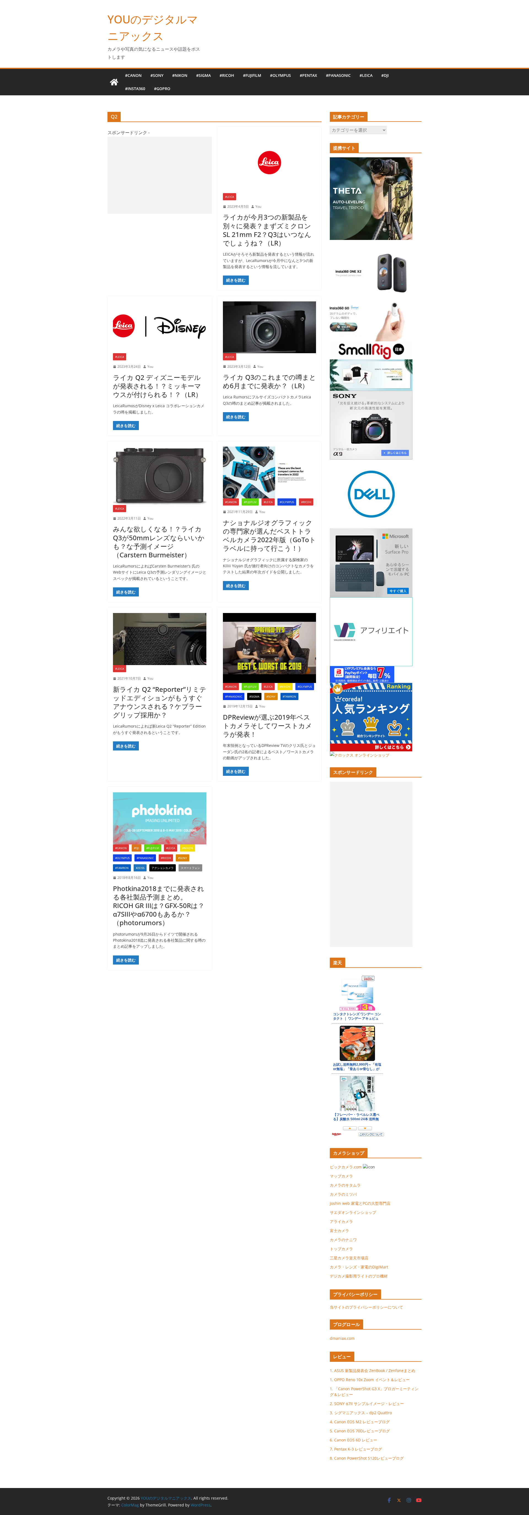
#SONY (156, 75)
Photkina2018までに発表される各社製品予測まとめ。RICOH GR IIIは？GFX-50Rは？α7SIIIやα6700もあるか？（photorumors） (158, 905)
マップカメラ (341, 1176)
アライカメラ (341, 1221)
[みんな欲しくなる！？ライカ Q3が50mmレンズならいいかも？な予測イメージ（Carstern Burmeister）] (159, 476)
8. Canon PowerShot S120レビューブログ (367, 1458)
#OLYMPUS (280, 75)
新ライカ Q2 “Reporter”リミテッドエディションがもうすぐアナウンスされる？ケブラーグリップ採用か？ (159, 702)
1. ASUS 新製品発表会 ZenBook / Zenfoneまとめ (372, 1370)
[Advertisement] (159, 175)
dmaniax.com (342, 1338)
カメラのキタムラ (345, 1185)
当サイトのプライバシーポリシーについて (366, 1307)
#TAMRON (289, 696)
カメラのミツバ (343, 1194)
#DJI (385, 75)
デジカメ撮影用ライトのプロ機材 (359, 1276)
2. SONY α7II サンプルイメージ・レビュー (367, 1403)
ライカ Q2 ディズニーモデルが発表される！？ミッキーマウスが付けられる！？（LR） (157, 386)
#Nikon (179, 75)
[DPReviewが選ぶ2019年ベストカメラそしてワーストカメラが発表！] (269, 648)
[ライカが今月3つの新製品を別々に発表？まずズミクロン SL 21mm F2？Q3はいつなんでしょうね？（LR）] (269, 162)
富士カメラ (339, 1230)
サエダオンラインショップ (353, 1212)
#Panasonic (338, 75)
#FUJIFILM (252, 75)
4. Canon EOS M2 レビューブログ (360, 1421)
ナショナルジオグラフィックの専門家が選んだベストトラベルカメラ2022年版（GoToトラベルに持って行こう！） (269, 535)
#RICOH (227, 75)
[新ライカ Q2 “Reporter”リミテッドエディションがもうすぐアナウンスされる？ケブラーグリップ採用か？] (159, 639)
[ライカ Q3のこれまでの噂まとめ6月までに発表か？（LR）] (269, 327)
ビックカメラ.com (346, 1167)
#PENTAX (308, 75)
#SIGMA (203, 75)
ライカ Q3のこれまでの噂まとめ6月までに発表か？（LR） (269, 381)
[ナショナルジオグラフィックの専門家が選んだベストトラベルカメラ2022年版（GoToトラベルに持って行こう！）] (269, 472)
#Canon (133, 75)
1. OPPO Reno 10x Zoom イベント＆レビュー (370, 1379)
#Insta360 (135, 88)
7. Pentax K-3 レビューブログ (356, 1449)
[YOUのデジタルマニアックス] (114, 82)
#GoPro (162, 88)
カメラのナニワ (343, 1239)
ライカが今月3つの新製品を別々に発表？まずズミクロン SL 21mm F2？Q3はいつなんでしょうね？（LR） (267, 229)
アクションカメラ (163, 868)
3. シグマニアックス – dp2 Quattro (361, 1412)
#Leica (366, 75)
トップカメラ (343, 1248)
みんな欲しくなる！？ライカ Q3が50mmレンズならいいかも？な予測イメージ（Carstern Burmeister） (158, 541)
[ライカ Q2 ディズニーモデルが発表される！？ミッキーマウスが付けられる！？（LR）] (159, 327)
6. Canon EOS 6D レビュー (353, 1440)
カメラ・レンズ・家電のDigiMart (359, 1267)
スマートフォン (190, 868)
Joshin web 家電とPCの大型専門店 (360, 1203)
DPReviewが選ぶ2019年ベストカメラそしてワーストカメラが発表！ (267, 725)
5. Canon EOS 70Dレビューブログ (360, 1430)
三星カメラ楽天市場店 (349, 1257)
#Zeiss (140, 868)
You (258, 206)
